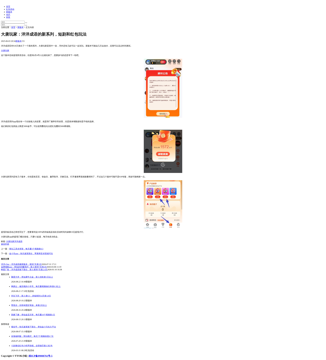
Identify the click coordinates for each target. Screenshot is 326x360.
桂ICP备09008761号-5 (40, 356)
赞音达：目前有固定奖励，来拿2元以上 (29, 305)
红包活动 (10, 9)
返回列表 (5, 244)
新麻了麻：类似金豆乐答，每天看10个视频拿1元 (33, 315)
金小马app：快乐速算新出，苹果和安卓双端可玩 (31, 253)
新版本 (9, 12)
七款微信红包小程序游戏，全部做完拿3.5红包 (31, 346)
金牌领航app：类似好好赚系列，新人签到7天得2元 (24, 267)
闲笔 (8, 17)
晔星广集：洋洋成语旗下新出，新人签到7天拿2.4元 (24, 270)
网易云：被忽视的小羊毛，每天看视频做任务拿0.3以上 (36, 286)
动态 (8, 15)
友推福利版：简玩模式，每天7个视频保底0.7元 (32, 336)
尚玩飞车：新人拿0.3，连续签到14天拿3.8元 (31, 296)
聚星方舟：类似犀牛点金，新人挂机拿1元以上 (32, 277)
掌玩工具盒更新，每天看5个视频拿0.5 (26, 249)
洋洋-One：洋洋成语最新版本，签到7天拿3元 (21, 264)
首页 (8, 6)
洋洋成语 (18, 241)
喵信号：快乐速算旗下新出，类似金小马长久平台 (33, 327)
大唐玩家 (5, 50)
